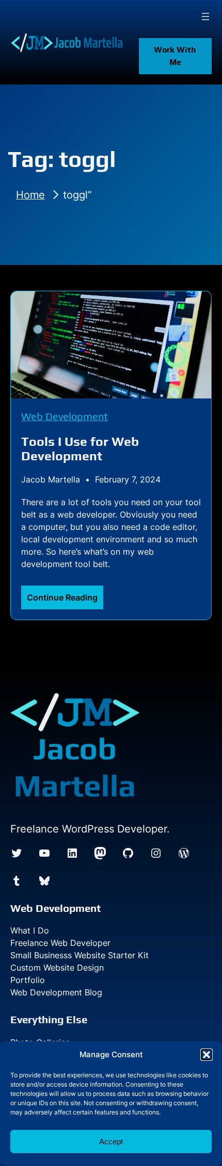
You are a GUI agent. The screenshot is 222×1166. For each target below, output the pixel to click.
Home (30, 195)
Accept (111, 1141)
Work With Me (175, 56)
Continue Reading (65, 600)
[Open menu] (205, 16)
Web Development (64, 416)
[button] (206, 1055)
